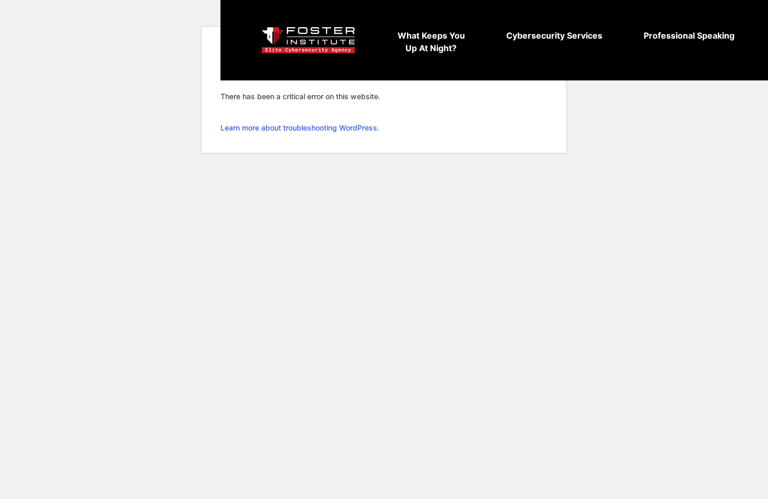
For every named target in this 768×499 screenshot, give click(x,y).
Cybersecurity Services (554, 35)
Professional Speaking (689, 35)
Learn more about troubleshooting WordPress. (299, 127)
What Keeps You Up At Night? (431, 41)
